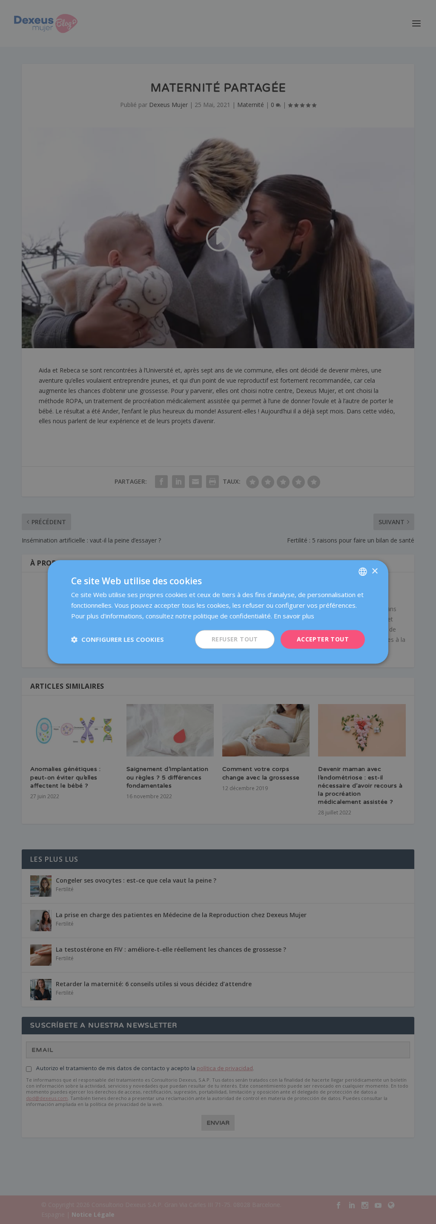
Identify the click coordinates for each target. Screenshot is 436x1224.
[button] (117, 639)
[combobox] (363, 571)
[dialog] (218, 612)
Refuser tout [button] (235, 639)
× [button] (374, 571)
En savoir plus (294, 616)
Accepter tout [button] (323, 639)
